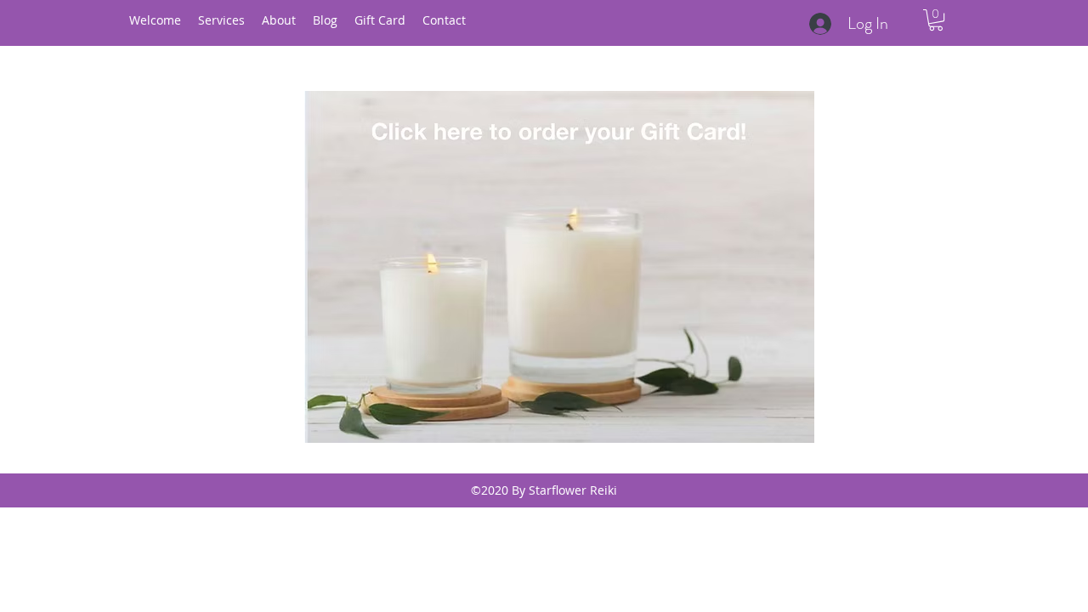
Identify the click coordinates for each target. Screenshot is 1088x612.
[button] (936, 20)
